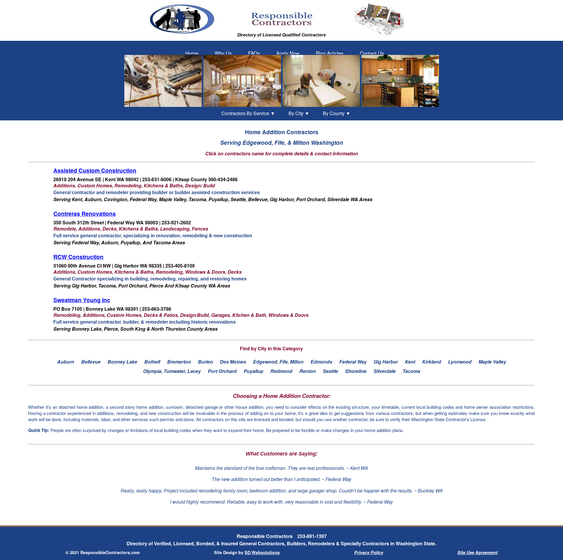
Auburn (65, 361)
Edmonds (321, 361)
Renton (307, 371)
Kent (410, 361)
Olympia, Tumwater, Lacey (172, 371)
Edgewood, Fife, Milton (278, 361)
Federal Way (353, 361)
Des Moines (233, 361)
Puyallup (253, 371)
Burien (205, 361)
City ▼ (299, 113)
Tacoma (411, 371)
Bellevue (91, 361)
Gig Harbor (386, 361)
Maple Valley (492, 361)
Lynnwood (460, 361)
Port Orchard (222, 371)
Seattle (330, 371)
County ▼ (336, 113)
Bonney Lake (122, 361)
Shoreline (356, 371)
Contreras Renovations (84, 213)
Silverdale (385, 371)
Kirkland (431, 361)
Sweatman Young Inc (81, 300)
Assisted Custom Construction (94, 170)
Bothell (152, 361)
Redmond (281, 371)
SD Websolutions (262, 552)
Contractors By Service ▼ (248, 113)
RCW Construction (78, 257)
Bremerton (179, 361)
